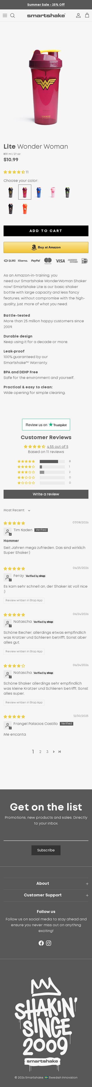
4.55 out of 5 (57, 447)
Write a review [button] (46, 494)
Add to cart (46, 231)
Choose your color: (21, 181)
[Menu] (5, 15)
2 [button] (40, 752)
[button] (15, 172)
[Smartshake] (46, 15)
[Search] (15, 15)
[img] (14, 523)
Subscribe (46, 850)
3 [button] (47, 752)
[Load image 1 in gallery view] (46, 79)
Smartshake (34, 1077)
